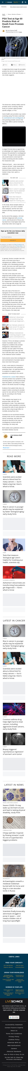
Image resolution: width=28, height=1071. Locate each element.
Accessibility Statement (14, 1024)
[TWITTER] (11, 437)
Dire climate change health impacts (18, 6)
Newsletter (23, 64)
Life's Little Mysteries (8, 965)
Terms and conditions (14, 1033)
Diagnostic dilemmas (8, 967)
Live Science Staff (12, 30)
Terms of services (18, 244)
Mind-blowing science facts (19, 993)
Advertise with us (14, 1042)
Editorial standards (14, 1051)
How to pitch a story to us (14, 1054)
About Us (14, 1030)
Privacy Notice (19, 246)
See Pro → (16, 2)
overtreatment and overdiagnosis (13, 118)
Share (6, 64)
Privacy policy (14, 1036)
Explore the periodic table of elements (8, 980)
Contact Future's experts (14, 1027)
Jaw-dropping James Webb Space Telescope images (8, 976)
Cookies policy (14, 1039)
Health (3, 14)
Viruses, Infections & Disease (14, 14)
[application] (14, 134)
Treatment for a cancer (9, 377)
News (20, 32)
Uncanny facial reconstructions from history (19, 980)
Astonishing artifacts (19, 967)
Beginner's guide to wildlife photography (19, 990)
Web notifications (14, 1045)
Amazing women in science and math (20, 976)
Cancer (3, 15)
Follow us (15, 64)
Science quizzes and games (8, 990)
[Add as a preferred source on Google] (14, 1017)
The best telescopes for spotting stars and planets (8, 994)
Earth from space (19, 965)
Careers (14, 1048)
